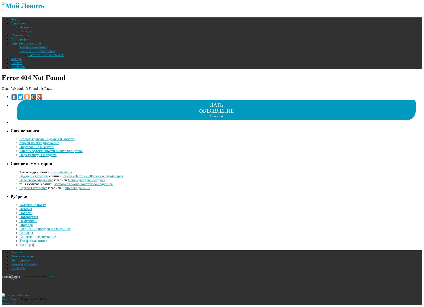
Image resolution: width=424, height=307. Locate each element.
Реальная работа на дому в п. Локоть (46, 139)
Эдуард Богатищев (33, 176)
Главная (17, 252)
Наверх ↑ (8, 303)
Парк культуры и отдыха (38, 155)
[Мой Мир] (33, 97)
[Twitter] (20, 97)
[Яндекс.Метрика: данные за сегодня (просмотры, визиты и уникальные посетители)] (16, 295)
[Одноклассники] (27, 97)
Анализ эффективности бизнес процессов (51, 151)
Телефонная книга (33, 47)
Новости (17, 19)
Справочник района (26, 43)
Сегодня (25, 31)
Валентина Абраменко (36, 180)
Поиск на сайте (22, 256)
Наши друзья (20, 260)
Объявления (20, 35)
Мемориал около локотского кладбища (83, 184)
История (25, 27)
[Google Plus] (39, 97)
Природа (26, 225)
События (26, 233)
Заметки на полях (32, 205)
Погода (16, 59)
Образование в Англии (36, 147)
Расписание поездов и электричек (45, 229)
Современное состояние (37, 237)
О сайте (16, 63)
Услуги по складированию (39, 143)
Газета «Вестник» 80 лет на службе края (92, 176)
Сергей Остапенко (33, 188)
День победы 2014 (76, 188)
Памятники (28, 221)
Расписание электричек (46, 55)
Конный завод (61, 172)
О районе (18, 23)
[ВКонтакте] (14, 97)
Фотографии (20, 39)
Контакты (18, 67)
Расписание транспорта (37, 51)
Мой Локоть (11, 299)
